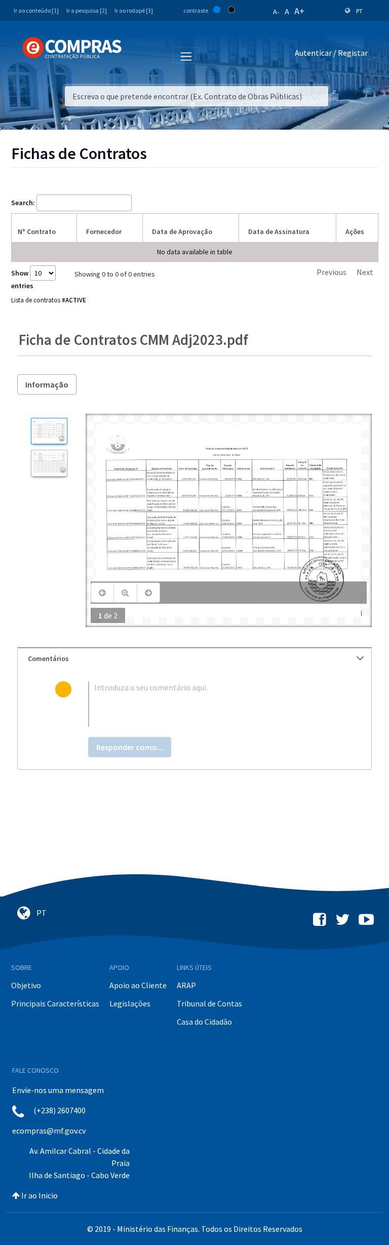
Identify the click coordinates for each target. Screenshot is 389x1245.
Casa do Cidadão (204, 1022)
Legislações (129, 1003)
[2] (49, 463)
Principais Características (55, 1003)
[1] (49, 431)
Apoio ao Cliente (138, 985)
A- (276, 11)
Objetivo (26, 985)
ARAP (186, 985)
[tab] (194, 658)
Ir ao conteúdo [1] (36, 10)
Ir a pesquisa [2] (86, 10)
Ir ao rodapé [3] (133, 10)
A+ (299, 11)
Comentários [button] (48, 658)
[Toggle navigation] (136, 55)
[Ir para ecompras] (72, 48)
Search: (23, 202)
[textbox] (211, 704)
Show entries (22, 279)
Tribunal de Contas (209, 1003)
